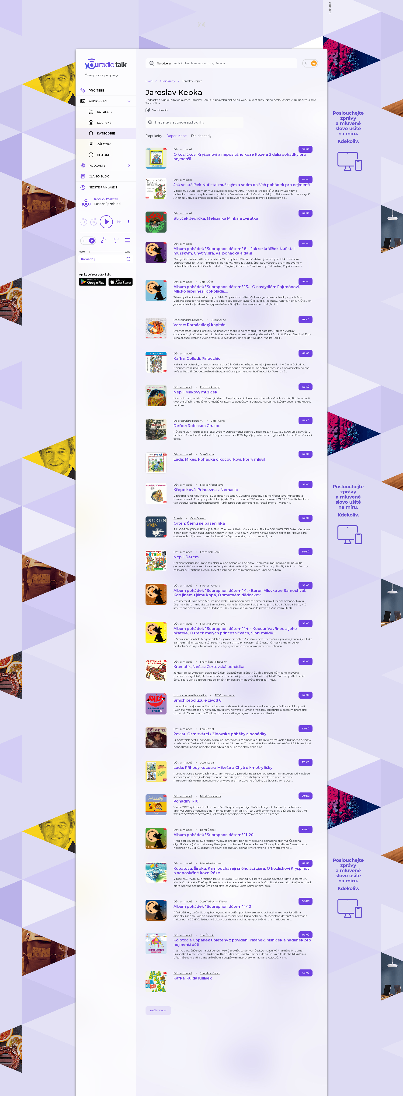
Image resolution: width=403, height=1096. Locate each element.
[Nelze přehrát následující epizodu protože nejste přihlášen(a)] (119, 222)
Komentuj (88, 259)
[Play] (106, 222)
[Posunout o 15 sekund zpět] (84, 222)
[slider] (90, 252)
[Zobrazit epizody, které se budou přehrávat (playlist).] (127, 240)
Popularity (154, 136)
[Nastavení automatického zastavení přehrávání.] (103, 240)
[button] (106, 101)
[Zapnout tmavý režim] (310, 63)
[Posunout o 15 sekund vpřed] (93, 222)
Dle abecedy (201, 136)
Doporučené (176, 136)
